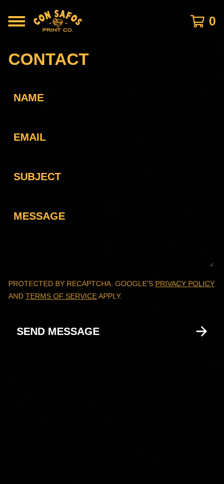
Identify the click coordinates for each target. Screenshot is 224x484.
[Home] (97, 21)
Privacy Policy (185, 283)
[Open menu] (16, 21)
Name (29, 97)
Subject (37, 176)
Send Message (58, 331)
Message (39, 216)
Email (30, 137)
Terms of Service (61, 296)
